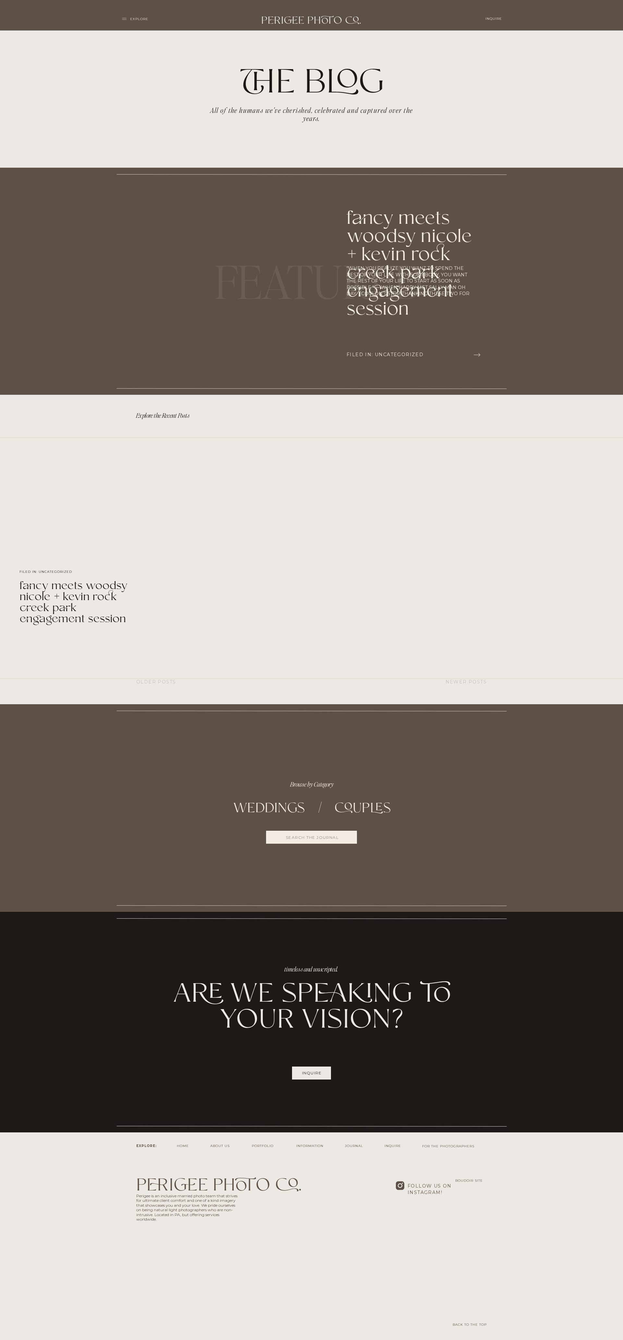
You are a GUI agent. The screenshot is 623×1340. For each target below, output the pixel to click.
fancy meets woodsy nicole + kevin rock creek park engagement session (73, 603)
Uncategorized (399, 354)
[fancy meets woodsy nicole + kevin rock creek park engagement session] (477, 355)
